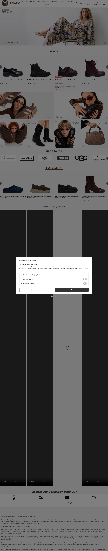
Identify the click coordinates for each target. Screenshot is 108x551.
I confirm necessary (36, 289)
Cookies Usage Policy (58, 266)
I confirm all (72, 289)
